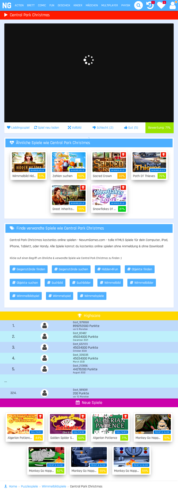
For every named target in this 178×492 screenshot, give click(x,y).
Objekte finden (142, 269)
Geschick (64, 5)
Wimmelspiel (62, 296)
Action (19, 5)
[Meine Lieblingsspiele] (161, 6)
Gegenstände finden (31, 269)
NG (6, 5)
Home (13, 486)
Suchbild (57, 282)
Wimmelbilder (143, 282)
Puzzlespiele (29, 486)
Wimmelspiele (94, 296)
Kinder (78, 5)
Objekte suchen (27, 282)
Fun (51, 5)
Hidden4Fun (110, 269)
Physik (125, 5)
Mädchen (92, 5)
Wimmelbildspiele (54, 486)
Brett (31, 5)
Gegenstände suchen (73, 269)
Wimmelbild (112, 282)
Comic (42, 5)
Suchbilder (84, 282)
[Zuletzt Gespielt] (150, 5)
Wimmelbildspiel (28, 296)
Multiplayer (109, 5)
